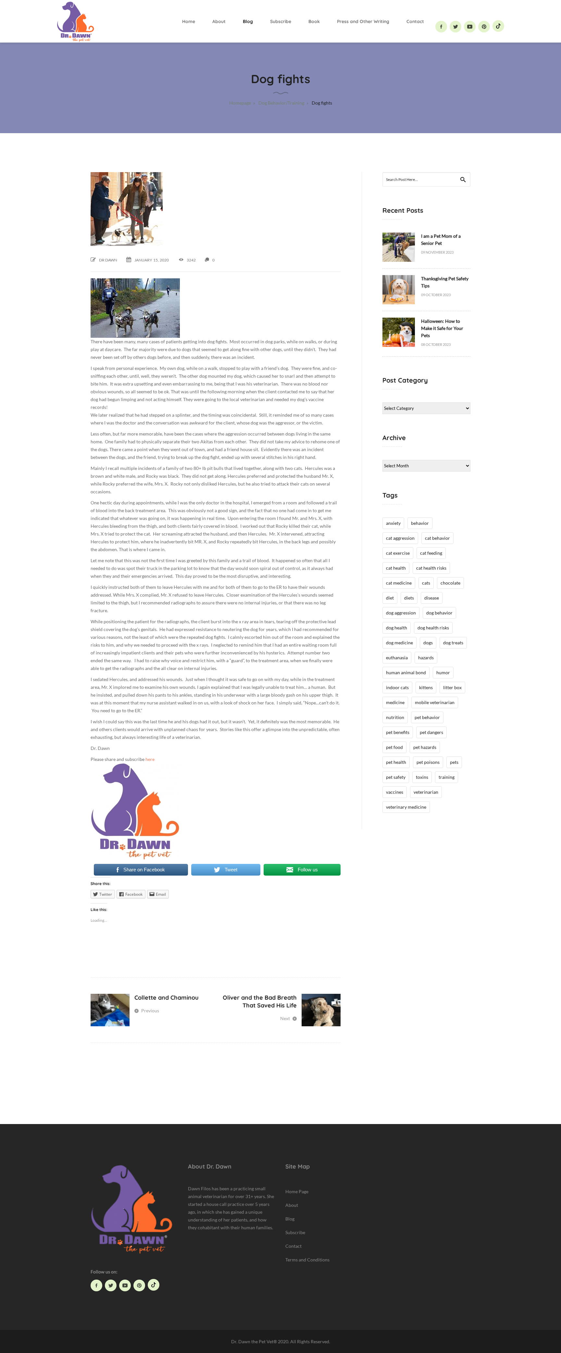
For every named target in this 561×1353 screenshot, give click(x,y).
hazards (426, 657)
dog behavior (439, 612)
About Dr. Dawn (209, 1166)
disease (431, 598)
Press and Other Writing (363, 21)
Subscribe (280, 21)
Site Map (297, 1166)
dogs (428, 642)
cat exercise (398, 553)
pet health (396, 762)
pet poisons (428, 762)
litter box (452, 687)
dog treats (453, 642)
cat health (396, 568)
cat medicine (399, 583)
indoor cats (397, 687)
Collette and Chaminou (166, 997)
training (447, 777)
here (150, 759)
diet (390, 598)
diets (409, 598)
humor (443, 672)
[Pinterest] (484, 26)
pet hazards (424, 747)
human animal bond (406, 672)
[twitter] (455, 26)
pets (454, 762)
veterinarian (426, 792)
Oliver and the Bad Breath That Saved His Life (260, 1001)
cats (426, 583)
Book (314, 21)
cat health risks (431, 568)
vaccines (394, 792)
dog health (396, 627)
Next (285, 1018)
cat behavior (437, 538)
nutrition (395, 717)
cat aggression (400, 538)
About (219, 21)
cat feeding (431, 553)
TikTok (498, 26)
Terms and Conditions (307, 1259)
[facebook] (441, 26)
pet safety (395, 777)
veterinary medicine (406, 807)
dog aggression (401, 612)
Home (188, 21)
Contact (415, 21)
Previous (149, 1010)
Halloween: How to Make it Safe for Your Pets (442, 328)
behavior (420, 523)
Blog (248, 21)
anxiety (393, 523)
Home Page (296, 1191)
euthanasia (397, 657)
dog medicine (399, 642)
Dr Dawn (108, 260)
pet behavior (427, 717)
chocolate (450, 583)
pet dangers (431, 732)
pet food (394, 747)
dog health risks (433, 627)
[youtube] (470, 26)
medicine (395, 702)
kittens (426, 687)
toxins (422, 777)
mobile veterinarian (435, 702)
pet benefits (397, 732)
